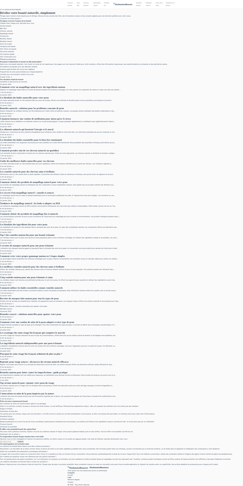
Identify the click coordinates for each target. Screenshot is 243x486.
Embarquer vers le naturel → (10, 434)
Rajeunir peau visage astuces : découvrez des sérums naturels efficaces (34, 362)
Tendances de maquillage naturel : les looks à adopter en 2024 (30, 203)
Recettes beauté (139, 4)
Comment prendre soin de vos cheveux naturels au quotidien (29, 150)
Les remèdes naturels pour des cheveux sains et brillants (27, 171)
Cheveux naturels (86, 4)
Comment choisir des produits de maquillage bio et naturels (29, 214)
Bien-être (78, 4)
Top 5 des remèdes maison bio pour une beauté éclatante (27, 235)
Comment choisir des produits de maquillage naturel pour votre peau (33, 182)
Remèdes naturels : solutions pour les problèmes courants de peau (32, 108)
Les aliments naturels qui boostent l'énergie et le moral (26, 129)
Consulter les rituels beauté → (11, 18)
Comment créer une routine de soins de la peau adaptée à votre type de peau (37, 322)
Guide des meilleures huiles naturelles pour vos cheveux (27, 161)
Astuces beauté (70, 4)
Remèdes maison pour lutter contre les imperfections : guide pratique (34, 372)
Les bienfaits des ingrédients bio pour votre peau (23, 224)
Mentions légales (74, 480)
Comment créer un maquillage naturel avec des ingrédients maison (32, 87)
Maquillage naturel (96, 4)
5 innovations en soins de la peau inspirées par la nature (27, 393)
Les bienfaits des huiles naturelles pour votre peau (24, 97)
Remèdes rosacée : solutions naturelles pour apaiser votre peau (30, 314)
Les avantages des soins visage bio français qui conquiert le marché (32, 333)
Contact (70, 482)
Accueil (70, 475)
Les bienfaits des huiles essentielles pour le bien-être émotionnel (31, 140)
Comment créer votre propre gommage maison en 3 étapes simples (32, 256)
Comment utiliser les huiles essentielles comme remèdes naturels (31, 288)
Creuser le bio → (6, 77)
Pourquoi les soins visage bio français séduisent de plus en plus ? (31, 354)
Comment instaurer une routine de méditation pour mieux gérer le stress (35, 119)
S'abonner (20, 441)
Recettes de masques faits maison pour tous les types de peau (29, 298)
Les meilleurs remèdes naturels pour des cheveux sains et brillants (32, 266)
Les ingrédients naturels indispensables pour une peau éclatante (31, 343)
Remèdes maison (149, 4)
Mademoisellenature (99, 467)
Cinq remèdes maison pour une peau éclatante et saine (26, 277)
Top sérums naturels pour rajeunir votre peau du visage (27, 383)
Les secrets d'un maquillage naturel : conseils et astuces (27, 193)
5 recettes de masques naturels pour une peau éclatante (26, 245)
